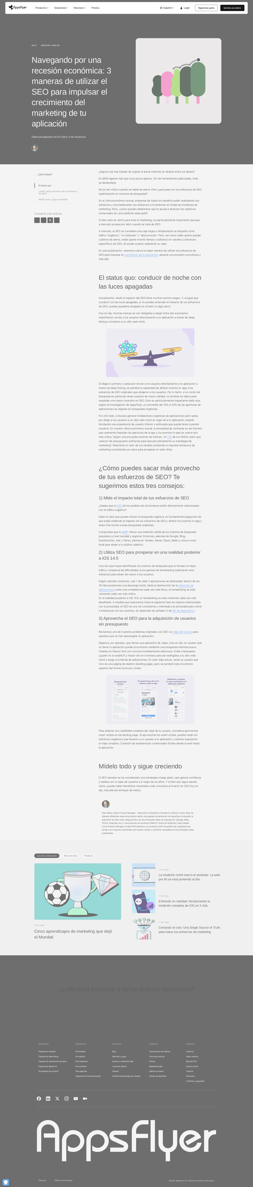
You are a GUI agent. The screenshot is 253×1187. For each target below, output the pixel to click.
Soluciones (60, 7)
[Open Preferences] (6, 1182)
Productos (40, 7)
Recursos (79, 7)
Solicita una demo (232, 8)
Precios (95, 7)
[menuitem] (42, 8)
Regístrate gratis (206, 8)
